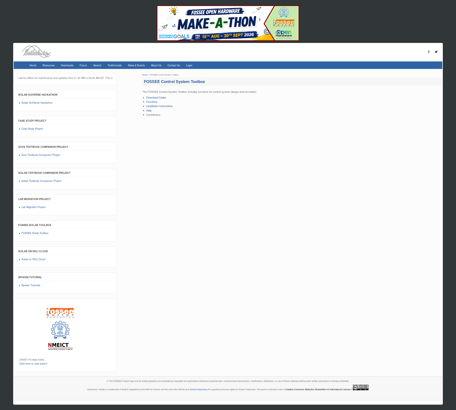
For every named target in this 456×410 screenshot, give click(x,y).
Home (33, 65)
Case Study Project (32, 128)
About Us (156, 65)
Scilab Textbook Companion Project (41, 181)
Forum (83, 65)
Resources (49, 65)
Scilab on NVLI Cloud (33, 259)
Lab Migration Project (33, 207)
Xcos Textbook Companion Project (40, 155)
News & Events (136, 65)
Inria (125, 389)
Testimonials (115, 65)
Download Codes (156, 97)
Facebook (428, 51)
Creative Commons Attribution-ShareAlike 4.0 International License (318, 389)
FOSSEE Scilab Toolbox (34, 233)
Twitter (436, 51)
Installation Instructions (159, 106)
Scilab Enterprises (199, 389)
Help (149, 110)
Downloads (67, 65)
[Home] (36, 56)
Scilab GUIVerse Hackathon (37, 102)
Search (97, 65)
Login (189, 65)
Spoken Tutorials (30, 285)
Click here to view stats (33, 363)
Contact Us (173, 65)
